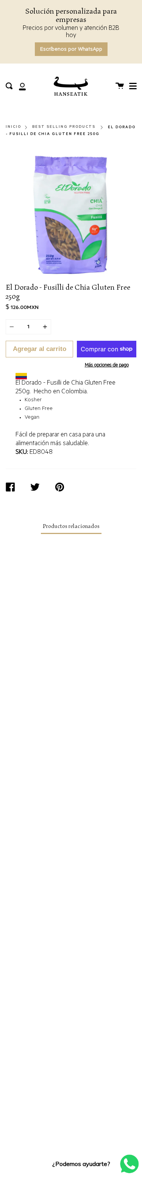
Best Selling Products (63, 127)
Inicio (13, 127)
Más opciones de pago (107, 365)
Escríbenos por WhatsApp (71, 50)
